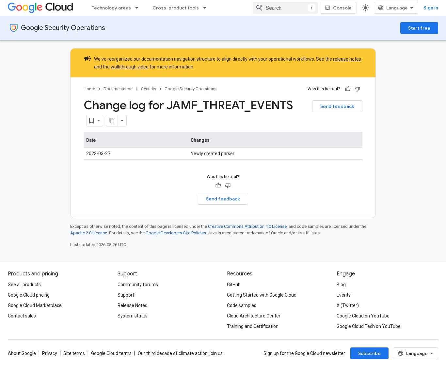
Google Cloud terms (111, 353)
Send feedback (337, 106)
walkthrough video (130, 66)
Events (344, 295)
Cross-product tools (175, 8)
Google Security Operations (63, 28)
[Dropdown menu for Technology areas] (139, 8)
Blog (341, 284)
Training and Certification (253, 326)
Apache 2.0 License (88, 232)
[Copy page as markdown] (112, 120)
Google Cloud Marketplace (35, 305)
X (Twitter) (348, 305)
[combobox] (285, 8)
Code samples (241, 305)
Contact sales (22, 315)
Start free (419, 28)
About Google (22, 353)
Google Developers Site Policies (176, 232)
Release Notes (132, 305)
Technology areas (111, 8)
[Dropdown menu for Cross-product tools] (207, 8)
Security (148, 88)
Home (89, 88)
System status (133, 315)
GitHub (234, 284)
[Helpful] (348, 89)
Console (342, 8)
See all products (24, 284)
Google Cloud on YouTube (363, 315)
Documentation (118, 88)
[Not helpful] (357, 89)
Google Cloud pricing (29, 295)
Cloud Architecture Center (253, 315)
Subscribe (369, 353)
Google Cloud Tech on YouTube (369, 326)
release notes (347, 59)
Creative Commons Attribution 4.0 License (247, 226)
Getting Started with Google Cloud (261, 295)
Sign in (430, 7)
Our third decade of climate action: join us (180, 353)
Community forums (138, 284)
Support (126, 295)
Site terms (74, 353)
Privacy (49, 353)
